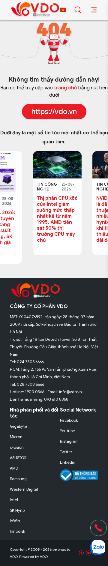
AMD (14, 468)
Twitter (66, 451)
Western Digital (24, 489)
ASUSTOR (18, 457)
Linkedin (67, 462)
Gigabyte (18, 426)
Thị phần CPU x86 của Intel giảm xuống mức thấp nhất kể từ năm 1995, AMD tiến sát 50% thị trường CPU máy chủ (37, 219)
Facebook (69, 420)
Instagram (69, 441)
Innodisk (17, 531)
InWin (15, 520)
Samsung (18, 478)
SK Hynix (17, 510)
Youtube (67, 430)
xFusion (17, 447)
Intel (14, 499)
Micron (16, 436)
